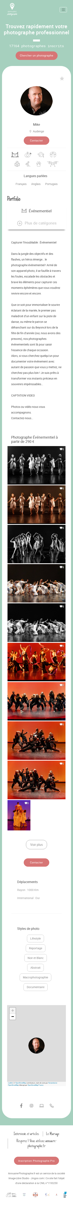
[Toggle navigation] (63, 9)
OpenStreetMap (20, 1083)
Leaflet (10, 1083)
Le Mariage (52, 1134)
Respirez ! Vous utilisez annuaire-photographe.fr (36, 1143)
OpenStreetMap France (35, 1085)
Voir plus (36, 844)
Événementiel (40, 211)
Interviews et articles (26, 1134)
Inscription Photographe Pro (36, 1160)
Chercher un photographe (36, 55)
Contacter (36, 140)
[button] (36, 223)
